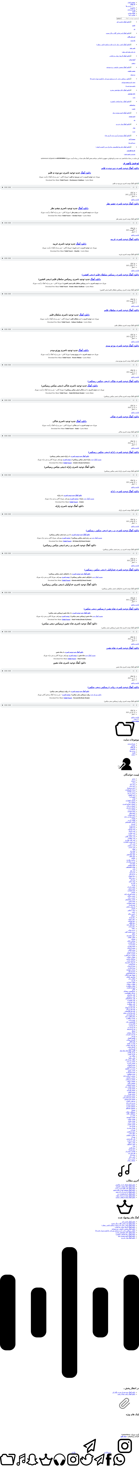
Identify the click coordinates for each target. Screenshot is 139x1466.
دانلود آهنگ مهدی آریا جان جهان (125, 1195)
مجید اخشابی (131, 1065)
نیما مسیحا (132, 1149)
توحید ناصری (131, 163)
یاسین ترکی (131, 1158)
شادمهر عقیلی (130, 977)
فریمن (133, 1036)
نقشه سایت (131, 13)
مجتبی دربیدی (131, 1061)
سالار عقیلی (131, 937)
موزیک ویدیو (131, 9)
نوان (134, 1146)
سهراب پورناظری (129, 955)
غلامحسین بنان (130, 1022)
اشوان (133, 818)
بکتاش (133, 858)
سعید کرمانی (131, 948)
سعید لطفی (131, 950)
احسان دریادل (131, 806)
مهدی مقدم (131, 1121)
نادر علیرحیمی (130, 1139)
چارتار (133, 885)
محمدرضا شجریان (129, 1095)
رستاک (133, 915)
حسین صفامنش (130, 899)
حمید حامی (131, 901)
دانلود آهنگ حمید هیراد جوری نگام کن (123, 1392)
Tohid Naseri (67, 463)
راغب (133, 912)
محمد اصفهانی (130, 1085)
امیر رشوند (131, 834)
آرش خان (132, 786)
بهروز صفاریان (130, 861)
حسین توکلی (131, 896)
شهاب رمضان (131, 984)
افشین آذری (131, 820)
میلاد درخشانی (130, 1135)
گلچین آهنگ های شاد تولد (127, 1050)
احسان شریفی (130, 807)
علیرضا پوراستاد (130, 1007)
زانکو (133, 933)
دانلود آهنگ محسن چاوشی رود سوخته (123, 1229)
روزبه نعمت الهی (130, 932)
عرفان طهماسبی (130, 993)
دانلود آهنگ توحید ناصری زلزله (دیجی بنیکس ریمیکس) (113, 452)
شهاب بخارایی (131, 982)
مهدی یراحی (131, 1122)
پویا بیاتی (132, 879)
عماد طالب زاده (130, 1016)
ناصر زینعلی (131, 1142)
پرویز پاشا (132, 878)
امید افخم (132, 827)
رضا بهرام (132, 917)
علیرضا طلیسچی (130, 1011)
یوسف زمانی (131, 1160)
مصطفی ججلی (130, 1112)
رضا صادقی (131, 921)
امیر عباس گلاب (130, 836)
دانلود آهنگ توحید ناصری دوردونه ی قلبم (120, 168)
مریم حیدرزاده (130, 1103)
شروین (133, 980)
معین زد (132, 1115)
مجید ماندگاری (130, 1072)
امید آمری (132, 825)
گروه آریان (132, 1049)
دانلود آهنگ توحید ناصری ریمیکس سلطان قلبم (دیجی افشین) (110, 274)
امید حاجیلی (131, 829)
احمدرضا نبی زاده (129, 816)
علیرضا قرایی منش (129, 1013)
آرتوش (133, 780)
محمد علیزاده (131, 1090)
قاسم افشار (131, 1038)
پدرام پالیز (132, 874)
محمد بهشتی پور (130, 1086)
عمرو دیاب (132, 1020)
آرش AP (132, 784)
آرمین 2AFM (131, 791)
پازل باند (132, 870)
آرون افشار (131, 795)
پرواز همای (131, 876)
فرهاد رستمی (131, 1032)
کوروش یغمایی (130, 1045)
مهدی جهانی (131, 1119)
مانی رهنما (132, 1058)
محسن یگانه (131, 1083)
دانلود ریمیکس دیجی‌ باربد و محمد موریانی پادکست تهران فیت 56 (115, 1230)
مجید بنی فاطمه (130, 1068)
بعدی (135, 719)
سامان (133, 939)
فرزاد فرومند (131, 1029)
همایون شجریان (130, 1151)
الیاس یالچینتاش (130, 822)
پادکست (132, 8)
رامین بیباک (131, 914)
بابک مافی (132, 856)
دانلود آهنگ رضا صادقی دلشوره (125, 1234)
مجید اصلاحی (131, 1067)
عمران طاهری (130, 1018)
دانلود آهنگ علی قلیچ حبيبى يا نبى (125, 1188)
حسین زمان (131, 897)
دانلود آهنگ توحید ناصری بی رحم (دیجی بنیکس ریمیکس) (112, 530)
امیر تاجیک (132, 831)
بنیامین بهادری (130, 860)
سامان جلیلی (131, 941)
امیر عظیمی (131, 838)
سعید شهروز (131, 946)
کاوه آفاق (132, 1041)
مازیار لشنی (131, 1054)
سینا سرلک (131, 971)
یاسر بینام (132, 1157)
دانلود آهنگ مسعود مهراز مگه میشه (124, 1190)
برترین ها (128, 6)
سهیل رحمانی (131, 957)
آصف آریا (132, 797)
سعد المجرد (131, 942)
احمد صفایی (131, 815)
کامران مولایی (130, 1040)
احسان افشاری (130, 800)
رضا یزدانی (131, 926)
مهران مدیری (131, 1128)
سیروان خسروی (130, 962)
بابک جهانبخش (131, 854)
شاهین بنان (131, 978)
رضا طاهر (132, 923)
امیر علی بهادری (130, 840)
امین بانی (132, 843)
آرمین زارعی (131, 793)
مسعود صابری (130, 1106)
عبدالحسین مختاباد (129, 991)
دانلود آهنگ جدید (84, 456)
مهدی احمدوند (131, 1117)
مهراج (133, 1137)
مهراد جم (132, 1126)
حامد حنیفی (131, 888)
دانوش (133, 908)
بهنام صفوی (131, 865)
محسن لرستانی (130, 1079)
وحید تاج (132, 1155)
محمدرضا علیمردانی (129, 1097)
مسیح (133, 1110)
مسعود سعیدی (130, 1104)
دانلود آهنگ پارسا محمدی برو (126, 1194)
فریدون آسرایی (130, 1034)
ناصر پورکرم (131, 1140)
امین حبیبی (131, 847)
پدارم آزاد (132, 872)
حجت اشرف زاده (129, 894)
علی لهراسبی (131, 1002)
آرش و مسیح (131, 788)
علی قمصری (131, 1000)
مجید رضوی (131, 1070)
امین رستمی (131, 845)
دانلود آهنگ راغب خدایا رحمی (126, 1394)
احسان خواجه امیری (129, 804)
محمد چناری (131, 1088)
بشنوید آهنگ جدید (96, 459)
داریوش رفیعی (130, 906)
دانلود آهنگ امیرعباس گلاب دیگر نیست (123, 1223)
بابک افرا (132, 852)
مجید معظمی (131, 1074)
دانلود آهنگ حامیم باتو (128, 1221)
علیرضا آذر (132, 1005)
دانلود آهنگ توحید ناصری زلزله (125, 491)
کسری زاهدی (131, 1043)
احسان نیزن (131, 809)
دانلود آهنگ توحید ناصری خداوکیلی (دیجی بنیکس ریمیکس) (111, 569)
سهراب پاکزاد (131, 953)
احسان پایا (132, 802)
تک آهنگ (132, 4)
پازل (133, 869)
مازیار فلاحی (131, 1052)
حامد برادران (131, 887)
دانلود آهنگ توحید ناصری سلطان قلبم (121, 310)
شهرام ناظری (131, 987)
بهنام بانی (132, 863)
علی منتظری (131, 1004)
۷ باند (133, 779)
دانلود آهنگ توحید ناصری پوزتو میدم (122, 345)
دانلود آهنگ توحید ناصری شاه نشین (122, 648)
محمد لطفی (131, 1092)
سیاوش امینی (131, 960)
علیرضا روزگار (130, 1009)
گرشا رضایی (131, 1047)
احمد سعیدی (131, 811)
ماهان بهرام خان (130, 1059)
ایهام (133, 849)
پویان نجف (132, 881)
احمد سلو (132, 813)
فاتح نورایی (131, 1023)
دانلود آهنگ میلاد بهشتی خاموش (125, 1186)
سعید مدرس (131, 951)
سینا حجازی (131, 968)
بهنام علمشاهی (130, 867)
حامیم (133, 892)
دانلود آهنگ (86, 173)
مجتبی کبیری (131, 1063)
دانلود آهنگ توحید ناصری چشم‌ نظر (122, 204)
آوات (133, 798)
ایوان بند (132, 851)
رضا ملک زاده (131, 924)
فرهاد (133, 1031)
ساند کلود (123, 1436)
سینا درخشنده (131, 969)
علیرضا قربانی (130, 1014)
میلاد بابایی (132, 1133)
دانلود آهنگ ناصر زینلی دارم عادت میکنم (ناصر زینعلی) (118, 1225)
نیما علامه (132, 1148)
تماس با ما (132, 15)
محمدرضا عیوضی (129, 1099)
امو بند (133, 824)
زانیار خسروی (131, 935)
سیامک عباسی (130, 959)
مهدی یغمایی (131, 1124)
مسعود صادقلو (130, 1108)
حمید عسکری (131, 903)
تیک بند (133, 883)
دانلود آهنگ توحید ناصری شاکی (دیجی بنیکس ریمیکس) (113, 381)
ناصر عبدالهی (131, 1144)
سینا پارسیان (131, 966)
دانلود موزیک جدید (95, 694)
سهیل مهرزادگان (130, 975)
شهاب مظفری (130, 986)
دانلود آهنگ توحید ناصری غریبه (125, 239)
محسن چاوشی (130, 1077)
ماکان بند (132, 1056)
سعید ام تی (131, 944)
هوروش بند (131, 1153)
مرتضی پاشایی (130, 1101)
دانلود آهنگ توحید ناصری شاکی (124, 416)
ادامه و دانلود (135, 199)
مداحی (133, 745)
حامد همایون (131, 890)
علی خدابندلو (131, 995)
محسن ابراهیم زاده (129, 1076)
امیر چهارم (132, 833)
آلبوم (133, 11)
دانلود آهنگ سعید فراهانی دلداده (125, 1197)
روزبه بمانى (131, 930)
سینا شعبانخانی (130, 973)
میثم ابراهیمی (131, 1131)
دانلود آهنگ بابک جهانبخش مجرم (125, 1232)
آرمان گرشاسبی (130, 789)
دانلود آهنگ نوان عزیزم (128, 1238)
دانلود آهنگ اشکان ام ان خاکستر (125, 1185)
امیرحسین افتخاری (129, 842)
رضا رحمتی (131, 919)
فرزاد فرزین (131, 1027)
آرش (133, 782)
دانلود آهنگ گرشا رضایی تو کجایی (125, 1227)
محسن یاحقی (131, 1081)
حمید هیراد (132, 905)
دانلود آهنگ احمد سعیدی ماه (126, 1236)
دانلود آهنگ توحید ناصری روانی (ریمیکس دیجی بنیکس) (113, 687)
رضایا (133, 928)
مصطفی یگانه (131, 1113)
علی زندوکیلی (131, 996)
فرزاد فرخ (132, 1025)
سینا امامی (131, 964)
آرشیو (133, 754)
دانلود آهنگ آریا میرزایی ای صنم (125, 1192)
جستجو (119, 18)
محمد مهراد (131, 1094)
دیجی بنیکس (131, 910)
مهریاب (133, 1130)
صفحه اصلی (131, 2)
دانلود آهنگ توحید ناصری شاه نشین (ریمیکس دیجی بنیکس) (111, 609)
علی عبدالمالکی (130, 998)
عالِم (133, 989)
